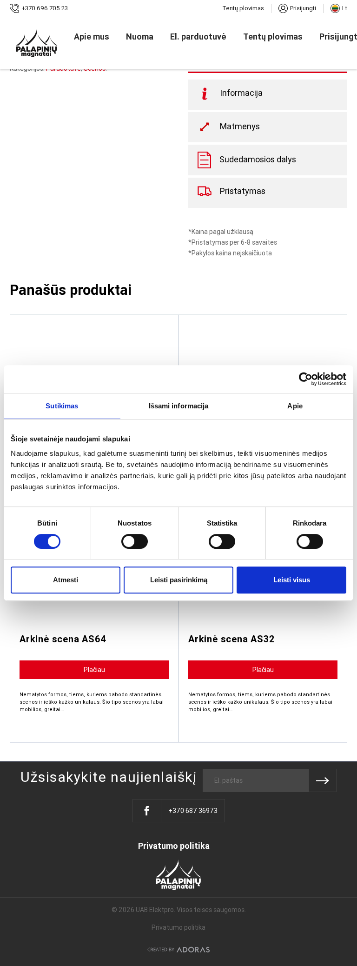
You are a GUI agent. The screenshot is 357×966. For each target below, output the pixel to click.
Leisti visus (291, 580)
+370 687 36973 (193, 810)
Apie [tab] (294, 406)
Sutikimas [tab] (62, 406)
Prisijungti (303, 8)
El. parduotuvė (198, 36)
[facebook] (147, 810)
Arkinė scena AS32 (231, 639)
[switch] (134, 541)
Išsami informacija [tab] (179, 406)
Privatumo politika (174, 846)
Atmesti (65, 580)
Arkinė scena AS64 (63, 639)
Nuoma (139, 36)
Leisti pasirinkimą (178, 580)
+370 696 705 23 (44, 8)
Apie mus (91, 36)
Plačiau (94, 670)
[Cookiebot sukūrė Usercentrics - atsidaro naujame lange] (305, 379)
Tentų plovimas (243, 8)
